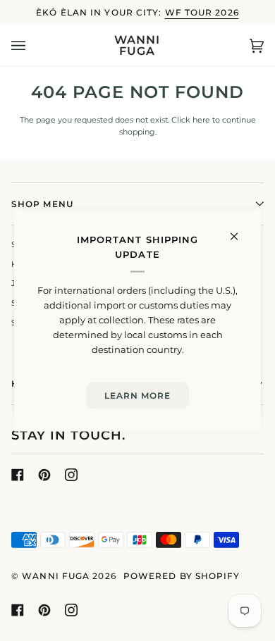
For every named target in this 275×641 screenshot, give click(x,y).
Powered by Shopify (181, 576)
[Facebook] (17, 474)
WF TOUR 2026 (202, 12)
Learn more (137, 395)
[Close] (240, 230)
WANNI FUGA (56, 576)
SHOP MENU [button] (42, 204)
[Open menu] (32, 45)
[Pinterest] (44, 474)
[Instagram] (71, 474)
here (201, 120)
